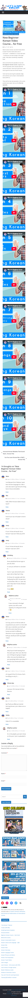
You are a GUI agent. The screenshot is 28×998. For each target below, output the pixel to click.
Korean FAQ (4, 945)
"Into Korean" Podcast (6, 925)
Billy (12, 47)
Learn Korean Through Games (8, 967)
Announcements (5, 932)
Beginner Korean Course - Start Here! (10, 34)
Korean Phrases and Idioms (8, 955)
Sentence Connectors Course (8, 972)
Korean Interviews (5, 950)
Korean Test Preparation (7, 957)
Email (3, 781)
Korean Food (4, 947)
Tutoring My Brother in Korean (9, 977)
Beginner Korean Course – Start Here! (10, 935)
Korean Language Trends (7, 952)
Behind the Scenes (6, 937)
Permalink (23, 479)
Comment (4, 753)
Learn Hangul (4, 962)
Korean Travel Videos (6, 960)
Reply (7, 492)
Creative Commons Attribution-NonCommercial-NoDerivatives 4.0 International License (13, 913)
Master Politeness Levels (7, 970)
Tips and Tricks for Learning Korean (10, 975)
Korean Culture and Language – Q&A (10, 942)
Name (3, 773)
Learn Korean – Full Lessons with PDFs (10, 965)
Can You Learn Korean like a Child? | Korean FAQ (15, 458)
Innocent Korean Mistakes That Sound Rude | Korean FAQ (14, 453)
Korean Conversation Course (8, 940)
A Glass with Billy (5, 927)
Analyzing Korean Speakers (8, 930)
